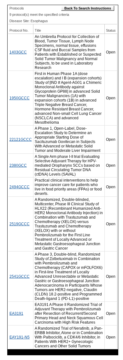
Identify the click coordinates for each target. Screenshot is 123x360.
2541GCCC (19, 276)
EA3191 (16, 313)
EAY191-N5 (19, 337)
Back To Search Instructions (87, 8)
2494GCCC (19, 187)
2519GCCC (19, 224)
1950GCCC (19, 98)
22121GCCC (20, 139)
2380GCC (18, 165)
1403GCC (18, 52)
